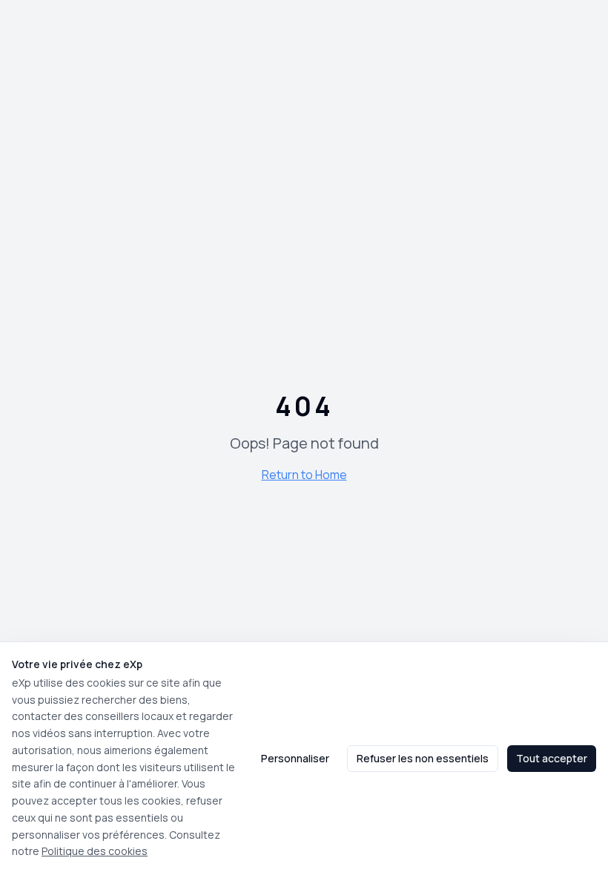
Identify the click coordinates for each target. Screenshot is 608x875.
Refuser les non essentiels (423, 758)
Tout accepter (551, 758)
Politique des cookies (95, 851)
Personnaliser (295, 758)
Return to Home (304, 474)
